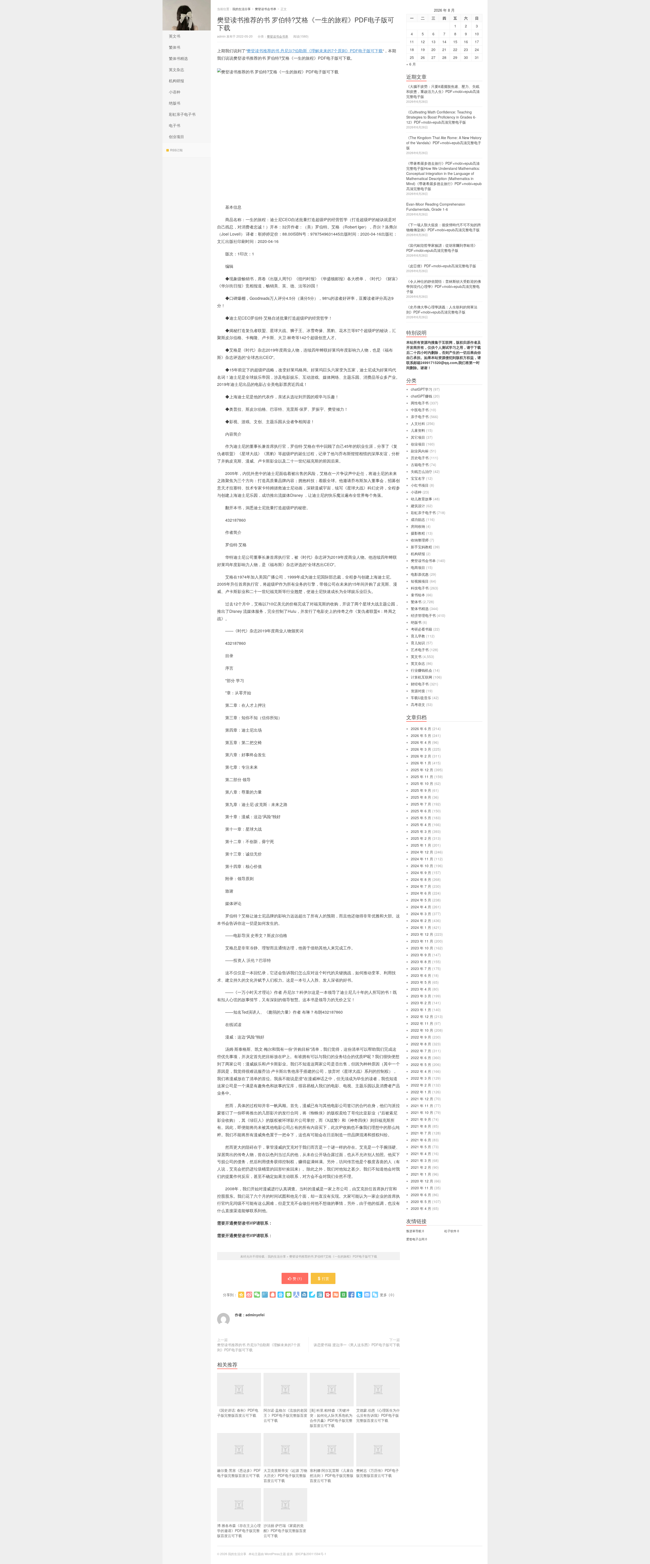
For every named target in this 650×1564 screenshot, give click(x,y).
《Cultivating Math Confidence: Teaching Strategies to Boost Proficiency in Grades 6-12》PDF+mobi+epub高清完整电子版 (441, 117)
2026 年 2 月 (421, 756)
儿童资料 (418, 430)
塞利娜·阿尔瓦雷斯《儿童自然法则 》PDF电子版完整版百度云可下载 (331, 1475)
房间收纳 (418, 526)
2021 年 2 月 (421, 1167)
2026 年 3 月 (421, 749)
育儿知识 (418, 642)
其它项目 (418, 437)
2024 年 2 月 (421, 920)
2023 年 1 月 (421, 1009)
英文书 (174, 36)
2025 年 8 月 (421, 797)
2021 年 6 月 (421, 1139)
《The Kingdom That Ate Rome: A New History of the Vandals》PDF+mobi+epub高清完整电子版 (443, 142)
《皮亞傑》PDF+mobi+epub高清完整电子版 (441, 265)
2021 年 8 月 (421, 1126)
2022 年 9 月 (421, 1037)
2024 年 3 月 (421, 913)
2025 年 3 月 (421, 831)
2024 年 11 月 (422, 858)
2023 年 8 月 (421, 961)
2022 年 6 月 (421, 1057)
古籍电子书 (420, 464)
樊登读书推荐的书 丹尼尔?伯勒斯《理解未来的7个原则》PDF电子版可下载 (315, 51)
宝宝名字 (418, 478)
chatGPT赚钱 (421, 396)
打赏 (325, 1278)
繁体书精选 (178, 58)
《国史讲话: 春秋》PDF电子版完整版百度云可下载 (237, 1413)
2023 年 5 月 (421, 982)
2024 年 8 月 (421, 879)
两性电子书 (420, 402)
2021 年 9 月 (421, 1119)
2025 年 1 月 (421, 845)
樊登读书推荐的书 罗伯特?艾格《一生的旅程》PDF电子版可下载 (305, 23)
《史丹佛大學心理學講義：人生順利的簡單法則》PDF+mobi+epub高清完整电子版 (441, 309)
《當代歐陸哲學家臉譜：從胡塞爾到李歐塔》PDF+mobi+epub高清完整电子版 (441, 248)
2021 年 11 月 (422, 1105)
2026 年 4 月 (421, 742)
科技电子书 (420, 587)
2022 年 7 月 (421, 1050)
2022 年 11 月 (422, 1023)
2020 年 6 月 (421, 1194)
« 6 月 (411, 64)
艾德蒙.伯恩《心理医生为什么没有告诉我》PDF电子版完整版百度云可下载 (378, 1415)
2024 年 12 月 (422, 851)
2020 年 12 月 (422, 1180)
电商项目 (418, 567)
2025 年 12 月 (422, 769)
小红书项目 (420, 485)
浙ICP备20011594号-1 (310, 1554)
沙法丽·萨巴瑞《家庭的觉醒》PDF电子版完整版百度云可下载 (285, 1530)
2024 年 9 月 (421, 872)
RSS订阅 (176, 150)
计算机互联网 (421, 677)
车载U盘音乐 (421, 697)
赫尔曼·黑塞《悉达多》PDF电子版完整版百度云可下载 (239, 1473)
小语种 (174, 91)
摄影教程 (418, 533)
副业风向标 (420, 450)
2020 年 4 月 (421, 1208)
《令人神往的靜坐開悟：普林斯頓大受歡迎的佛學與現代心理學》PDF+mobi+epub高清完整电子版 (443, 286)
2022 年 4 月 (421, 1071)
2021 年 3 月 (421, 1160)
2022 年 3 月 (421, 1078)
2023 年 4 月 (421, 989)
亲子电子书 (420, 416)
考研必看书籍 (421, 629)
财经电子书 (420, 683)
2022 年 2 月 (421, 1085)
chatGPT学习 (421, 389)
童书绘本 (418, 594)
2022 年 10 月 (422, 1030)
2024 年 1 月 (421, 927)
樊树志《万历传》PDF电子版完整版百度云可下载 (377, 1473)
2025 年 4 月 (421, 824)
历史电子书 (420, 457)
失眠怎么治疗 (421, 471)
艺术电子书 (420, 649)
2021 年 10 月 (422, 1112)
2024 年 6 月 (421, 893)
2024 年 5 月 (421, 899)
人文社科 (418, 423)
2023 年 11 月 (422, 941)
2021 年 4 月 (421, 1153)
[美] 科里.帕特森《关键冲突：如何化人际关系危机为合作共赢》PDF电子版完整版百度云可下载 (331, 1418)
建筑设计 (418, 505)
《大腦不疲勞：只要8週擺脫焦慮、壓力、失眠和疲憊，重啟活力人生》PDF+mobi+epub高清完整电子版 (443, 91)
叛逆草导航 (413, 1231)
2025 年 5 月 (421, 817)
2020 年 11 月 (422, 1187)
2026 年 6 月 (421, 728)
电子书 (174, 125)
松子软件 (450, 1231)
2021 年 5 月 (421, 1146)
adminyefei (255, 1314)
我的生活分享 (186, 15)
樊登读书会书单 (265, 9)
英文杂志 (176, 69)
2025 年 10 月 (422, 783)
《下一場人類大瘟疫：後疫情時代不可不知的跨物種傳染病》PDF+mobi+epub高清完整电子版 (443, 227)
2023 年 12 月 (422, 934)
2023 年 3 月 (421, 995)
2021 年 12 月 (422, 1098)
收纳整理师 (420, 539)
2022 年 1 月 (421, 1091)
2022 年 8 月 (421, 1043)
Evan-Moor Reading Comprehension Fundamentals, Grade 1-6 (435, 207)
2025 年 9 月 (421, 790)
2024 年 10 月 (422, 865)
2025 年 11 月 (422, 776)
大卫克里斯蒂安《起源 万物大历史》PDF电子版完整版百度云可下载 (285, 1475)
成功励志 (418, 519)
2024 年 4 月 (421, 906)
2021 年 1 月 (421, 1174)
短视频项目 (420, 581)
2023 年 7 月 (421, 968)
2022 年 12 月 (422, 1016)
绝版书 (174, 103)
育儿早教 (418, 635)
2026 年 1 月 (421, 762)
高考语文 (418, 704)
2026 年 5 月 (421, 735)
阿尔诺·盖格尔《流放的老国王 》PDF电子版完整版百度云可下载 (285, 1415)
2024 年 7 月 (421, 886)
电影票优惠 (420, 574)
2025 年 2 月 (421, 838)
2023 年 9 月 (421, 954)
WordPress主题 (275, 1554)
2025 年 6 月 (421, 810)
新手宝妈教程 (421, 546)
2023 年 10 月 (422, 947)
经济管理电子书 (423, 615)
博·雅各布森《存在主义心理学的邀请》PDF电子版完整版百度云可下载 (239, 1530)
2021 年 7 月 (421, 1132)
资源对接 (418, 690)
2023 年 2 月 (421, 1002)
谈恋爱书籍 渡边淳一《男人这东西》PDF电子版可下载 (357, 1344)
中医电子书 (420, 409)
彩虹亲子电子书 (182, 114)
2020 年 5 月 (421, 1201)
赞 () (297, 1278)
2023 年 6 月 (421, 975)
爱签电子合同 (415, 1239)
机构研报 (176, 80)
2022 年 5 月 (421, 1064)
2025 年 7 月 (421, 803)
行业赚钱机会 (421, 670)
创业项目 (176, 136)
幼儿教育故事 (421, 498)
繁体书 (174, 47)
